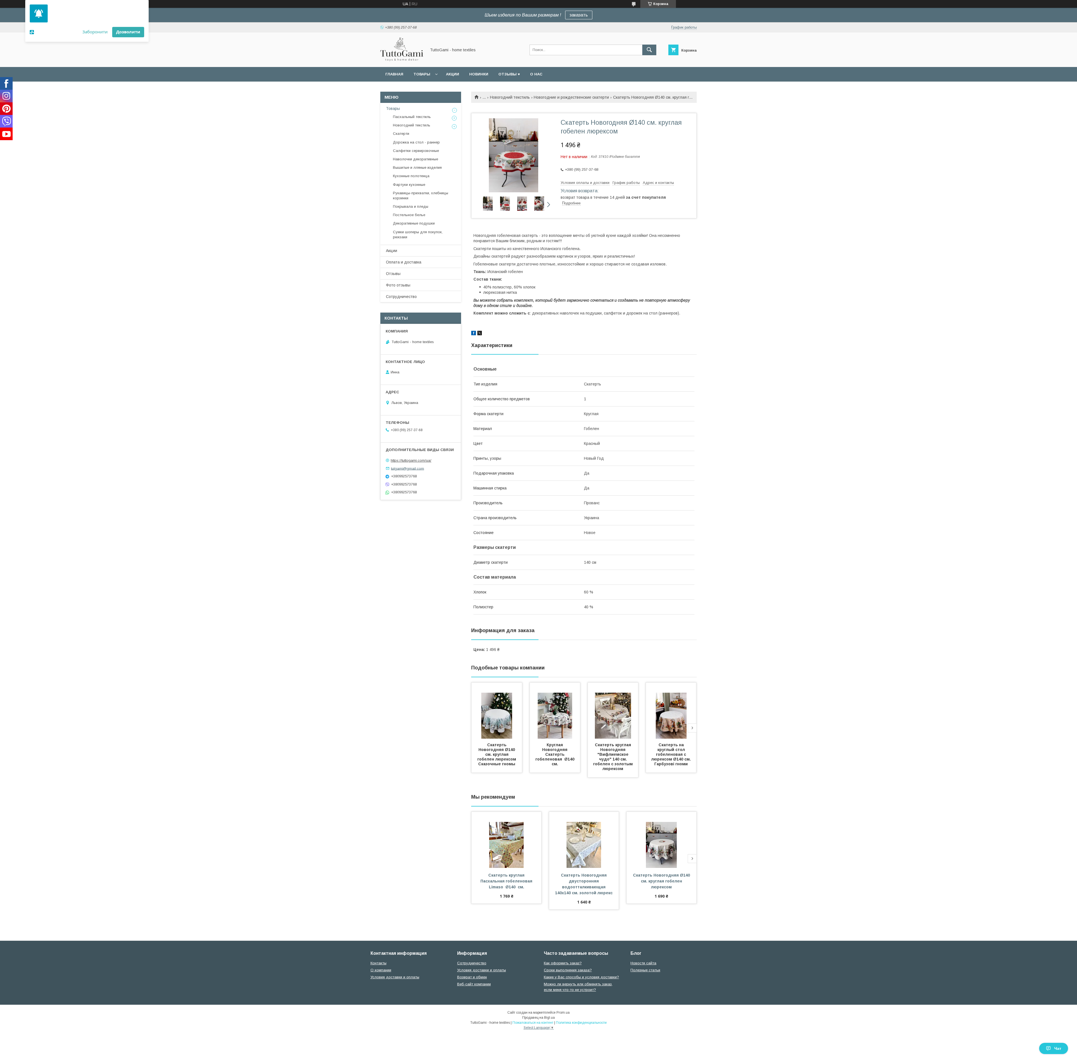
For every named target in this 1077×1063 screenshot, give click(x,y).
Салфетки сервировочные (416, 151)
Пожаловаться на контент (532, 1023)
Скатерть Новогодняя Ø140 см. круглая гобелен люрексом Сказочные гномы (497, 754)
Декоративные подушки (414, 223)
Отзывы (393, 273)
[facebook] (473, 334)
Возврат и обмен (472, 977)
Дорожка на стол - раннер (416, 142)
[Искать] (649, 50)
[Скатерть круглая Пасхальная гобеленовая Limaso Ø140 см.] (506, 840)
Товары (421, 74)
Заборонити (95, 31)
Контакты (378, 963)
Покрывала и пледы (410, 206)
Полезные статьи (645, 970)
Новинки (478, 74)
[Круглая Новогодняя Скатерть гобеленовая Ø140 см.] (555, 711)
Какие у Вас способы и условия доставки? (581, 977)
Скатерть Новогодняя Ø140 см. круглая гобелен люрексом (662, 881)
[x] (479, 334)
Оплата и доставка (403, 262)
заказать (579, 15)
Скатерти (401, 133)
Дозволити (128, 31)
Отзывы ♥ (509, 74)
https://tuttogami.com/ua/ (411, 460)
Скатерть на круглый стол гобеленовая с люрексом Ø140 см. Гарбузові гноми (672, 754)
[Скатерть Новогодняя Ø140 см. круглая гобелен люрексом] (661, 840)
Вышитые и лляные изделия (417, 167)
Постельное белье (409, 215)
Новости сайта (643, 963)
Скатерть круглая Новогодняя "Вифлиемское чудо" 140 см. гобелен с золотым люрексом (613, 757)
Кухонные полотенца (411, 176)
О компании (380, 970)
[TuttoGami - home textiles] (401, 59)
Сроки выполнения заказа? (568, 970)
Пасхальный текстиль (412, 117)
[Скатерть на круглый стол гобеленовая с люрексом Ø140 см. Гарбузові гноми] (671, 711)
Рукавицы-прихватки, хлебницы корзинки (420, 195)
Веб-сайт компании (474, 984)
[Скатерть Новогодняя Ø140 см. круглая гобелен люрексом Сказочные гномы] (496, 711)
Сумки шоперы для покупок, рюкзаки (418, 234)
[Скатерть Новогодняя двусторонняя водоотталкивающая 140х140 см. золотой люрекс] (584, 840)
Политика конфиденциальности (581, 1023)
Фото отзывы (398, 285)
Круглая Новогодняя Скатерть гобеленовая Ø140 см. (556, 754)
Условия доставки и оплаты (394, 977)
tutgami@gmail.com (407, 468)
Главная (394, 74)
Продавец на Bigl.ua (538, 1018)
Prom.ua (563, 1013)
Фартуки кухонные (409, 184)
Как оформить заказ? (563, 963)
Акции (452, 74)
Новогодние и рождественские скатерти (571, 97)
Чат (1057, 1048)
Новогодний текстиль (510, 97)
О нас (536, 74)
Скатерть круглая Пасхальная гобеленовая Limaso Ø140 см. (506, 881)
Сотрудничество (401, 296)
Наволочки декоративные (415, 159)
